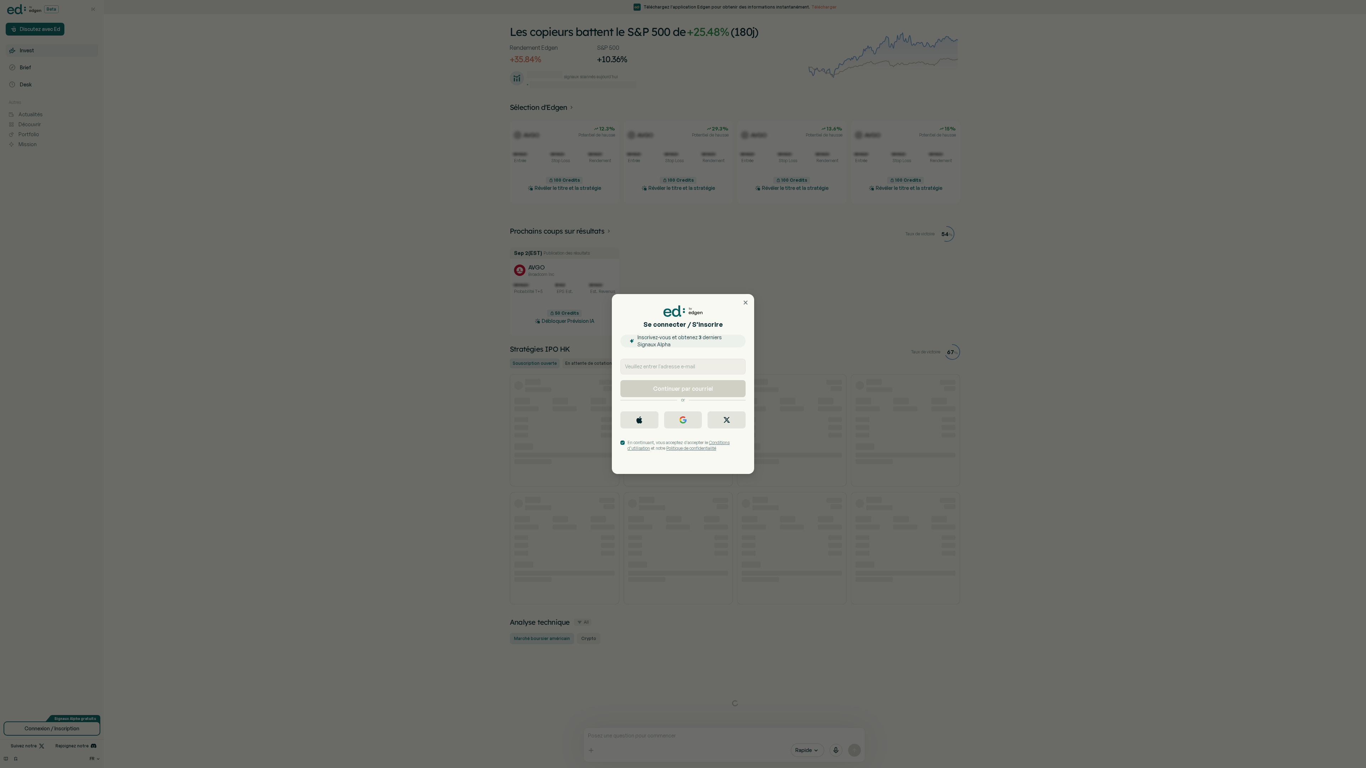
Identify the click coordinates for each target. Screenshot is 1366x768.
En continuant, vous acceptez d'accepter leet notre (679, 445)
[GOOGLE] (683, 419)
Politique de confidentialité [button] (691, 448)
